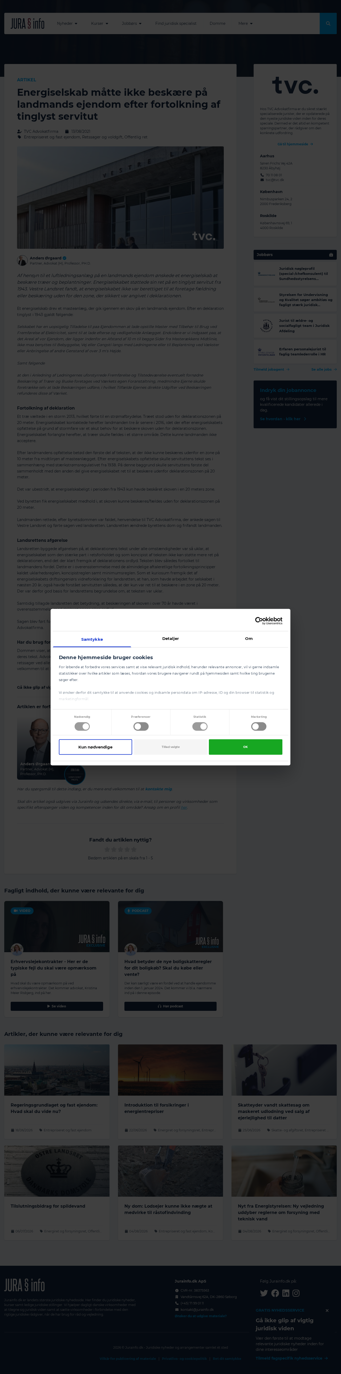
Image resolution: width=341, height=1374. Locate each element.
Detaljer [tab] (170, 638)
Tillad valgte (171, 747)
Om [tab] (249, 638)
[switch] (141, 726)
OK (245, 747)
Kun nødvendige (95, 747)
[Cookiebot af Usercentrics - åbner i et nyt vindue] (259, 621)
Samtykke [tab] (92, 639)
